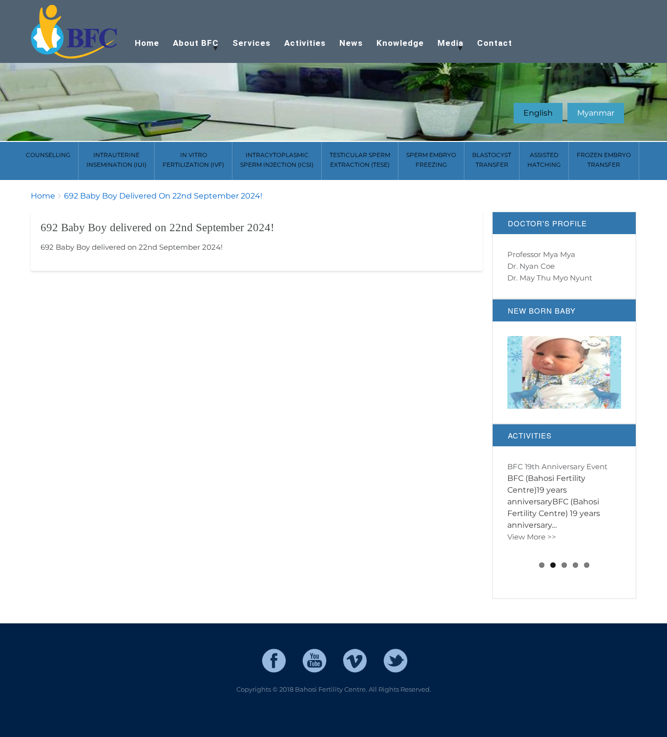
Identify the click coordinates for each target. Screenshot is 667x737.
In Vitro (193, 159)
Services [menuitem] (251, 43)
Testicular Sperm (360, 159)
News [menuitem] (351, 43)
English (538, 113)
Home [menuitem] (147, 43)
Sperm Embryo (431, 159)
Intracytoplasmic (276, 159)
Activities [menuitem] (305, 43)
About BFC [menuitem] (192, 47)
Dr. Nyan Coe (531, 266)
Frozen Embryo (604, 159)
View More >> (531, 548)
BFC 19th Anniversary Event (557, 466)
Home (43, 195)
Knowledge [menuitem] (400, 43)
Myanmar (595, 113)
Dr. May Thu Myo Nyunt (549, 277)
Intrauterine (116, 159)
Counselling (48, 155)
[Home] (74, 32)
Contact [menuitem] (494, 43)
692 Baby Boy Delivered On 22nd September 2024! (163, 195)
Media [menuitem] (447, 47)
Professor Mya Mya (541, 254)
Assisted (544, 159)
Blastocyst (491, 159)
